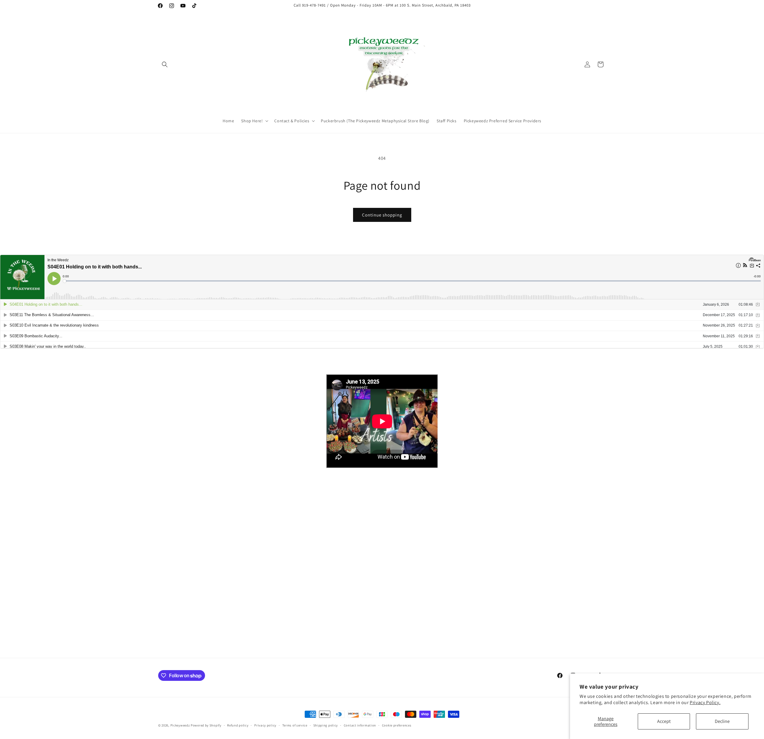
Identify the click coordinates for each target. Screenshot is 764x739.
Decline (722, 721)
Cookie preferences (397, 725)
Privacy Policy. (705, 702)
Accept (664, 721)
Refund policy (237, 725)
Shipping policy (325, 725)
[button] (164, 64)
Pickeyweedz (180, 725)
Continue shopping (382, 215)
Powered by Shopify (206, 725)
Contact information (360, 725)
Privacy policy (265, 725)
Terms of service (294, 725)
